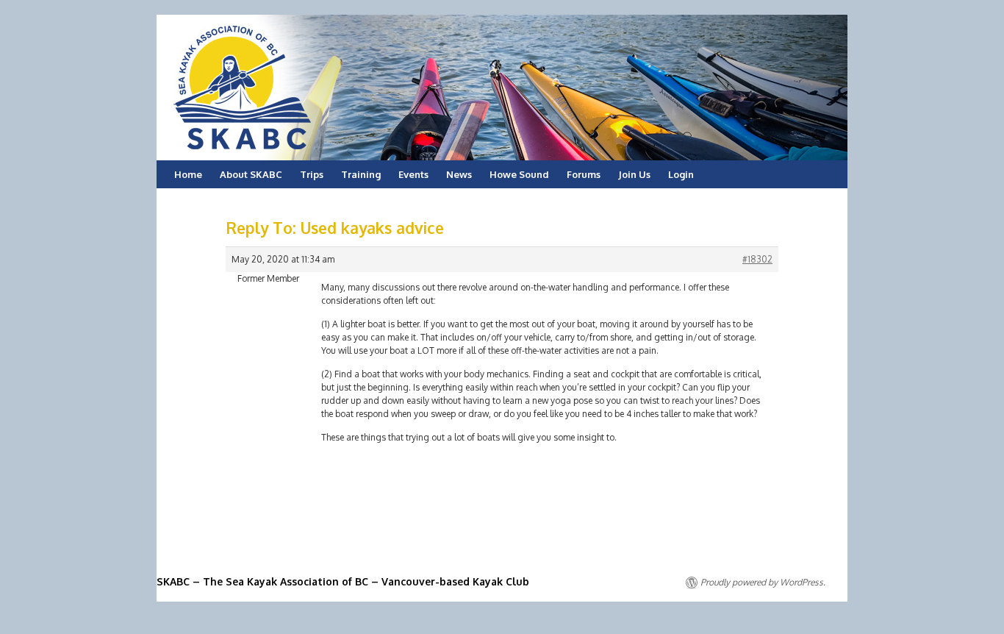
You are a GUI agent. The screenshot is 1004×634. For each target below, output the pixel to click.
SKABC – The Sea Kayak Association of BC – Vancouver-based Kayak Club (343, 581)
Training (361, 174)
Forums (583, 174)
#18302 (757, 259)
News (459, 174)
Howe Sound (519, 174)
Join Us (634, 174)
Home (188, 174)
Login (681, 174)
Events (413, 174)
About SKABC (251, 174)
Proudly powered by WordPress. (762, 582)
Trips (311, 174)
